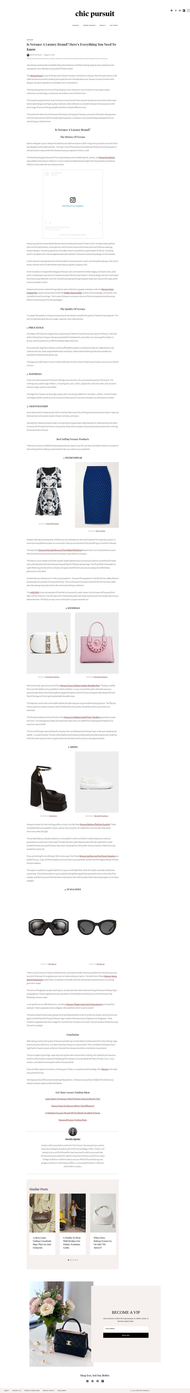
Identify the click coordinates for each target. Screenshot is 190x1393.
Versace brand (36, 76)
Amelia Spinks (37, 55)
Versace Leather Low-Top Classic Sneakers (97, 856)
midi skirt (35, 592)
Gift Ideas (114, 25)
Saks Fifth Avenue (52, 524)
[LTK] (97, 1381)
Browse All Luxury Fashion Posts (73, 1120)
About (6, 1390)
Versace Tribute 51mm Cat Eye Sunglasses (84, 1004)
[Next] (113, 1226)
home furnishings (107, 157)
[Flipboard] (184, 10)
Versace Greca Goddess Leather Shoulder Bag (80, 686)
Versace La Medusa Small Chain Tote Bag (82, 717)
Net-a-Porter (100, 531)
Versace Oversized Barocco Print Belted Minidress (60, 550)
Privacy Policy (48, 1390)
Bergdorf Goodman (52, 677)
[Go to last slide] (32, 1226)
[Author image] (28, 55)
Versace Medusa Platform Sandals (95, 824)
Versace (104, 1069)
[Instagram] (171, 10)
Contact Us (16, 1390)
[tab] (68, 1260)
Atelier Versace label (73, 293)
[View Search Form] (188, 10)
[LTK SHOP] (180, 10)
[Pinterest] (175, 10)
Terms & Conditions (32, 1390)
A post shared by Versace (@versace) (73, 235)
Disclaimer (62, 1390)
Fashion (30, 40)
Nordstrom (53, 816)
